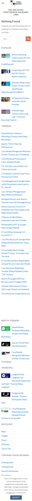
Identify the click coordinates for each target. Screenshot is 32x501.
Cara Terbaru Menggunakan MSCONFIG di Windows (13, 193)
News (3, 440)
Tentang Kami (7, 467)
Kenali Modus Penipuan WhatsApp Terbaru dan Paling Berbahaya (14, 136)
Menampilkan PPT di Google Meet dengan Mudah (13, 226)
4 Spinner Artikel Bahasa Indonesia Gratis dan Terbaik (13, 219)
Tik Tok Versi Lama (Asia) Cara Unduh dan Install (14, 168)
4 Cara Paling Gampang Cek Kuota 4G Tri (13, 233)
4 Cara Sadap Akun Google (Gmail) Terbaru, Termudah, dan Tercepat (15, 253)
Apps (3, 431)
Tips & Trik (6, 448)
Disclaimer (6, 475)
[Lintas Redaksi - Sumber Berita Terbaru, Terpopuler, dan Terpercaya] (16, 3)
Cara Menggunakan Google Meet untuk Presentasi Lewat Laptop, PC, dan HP (15, 184)
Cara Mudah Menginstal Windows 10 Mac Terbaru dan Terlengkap (16, 153)
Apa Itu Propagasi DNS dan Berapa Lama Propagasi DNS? (14, 280)
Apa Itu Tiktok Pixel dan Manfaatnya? (11, 145)
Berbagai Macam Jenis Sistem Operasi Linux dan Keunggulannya (15, 200)
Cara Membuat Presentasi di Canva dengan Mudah (13, 160)
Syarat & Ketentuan (9, 471)
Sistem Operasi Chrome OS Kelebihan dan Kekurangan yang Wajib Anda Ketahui (15, 209)
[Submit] (28, 38)
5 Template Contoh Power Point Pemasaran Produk (15, 175)
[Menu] (2, 3)
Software (5, 444)
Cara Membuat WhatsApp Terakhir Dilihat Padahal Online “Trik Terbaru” (14, 271)
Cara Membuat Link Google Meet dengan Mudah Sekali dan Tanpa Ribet (15, 242)
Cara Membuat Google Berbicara (15, 293)
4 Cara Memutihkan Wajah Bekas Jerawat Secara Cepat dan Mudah (15, 262)
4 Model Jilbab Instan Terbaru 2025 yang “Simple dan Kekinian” (15, 287)
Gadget (4, 436)
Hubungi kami (7, 462)
